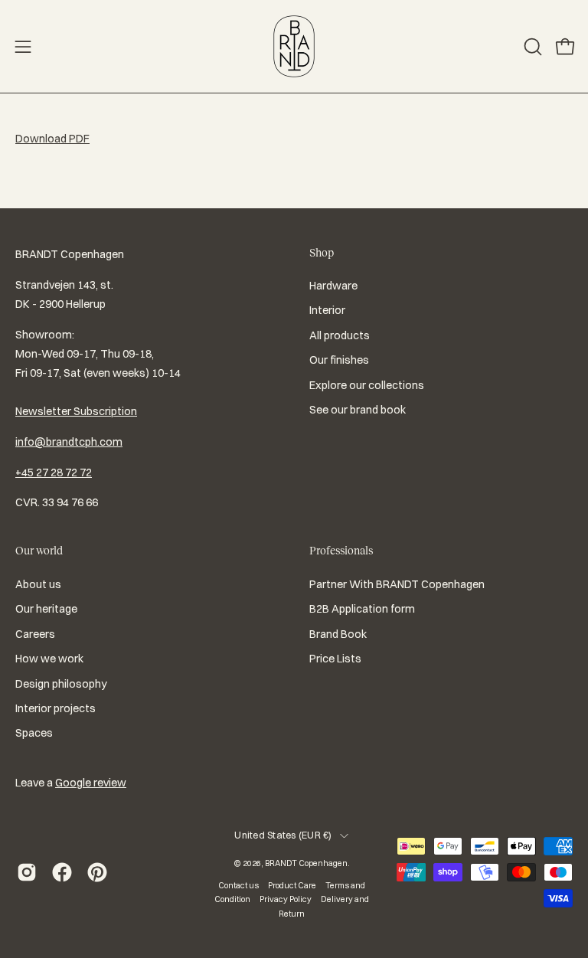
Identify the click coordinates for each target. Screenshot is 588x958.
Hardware (333, 286)
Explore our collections (366, 385)
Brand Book (338, 633)
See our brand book (357, 410)
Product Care (292, 885)
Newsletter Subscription (76, 411)
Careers (35, 633)
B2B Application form (362, 609)
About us (38, 584)
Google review (90, 783)
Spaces (34, 733)
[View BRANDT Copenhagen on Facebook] (62, 872)
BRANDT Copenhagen (306, 863)
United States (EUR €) (283, 835)
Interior (327, 311)
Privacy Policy (286, 899)
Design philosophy (61, 683)
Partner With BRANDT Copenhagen (397, 584)
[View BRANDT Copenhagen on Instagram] (26, 872)
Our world (39, 550)
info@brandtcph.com (68, 442)
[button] (531, 46)
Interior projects (55, 707)
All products (339, 335)
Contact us (238, 885)
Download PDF (52, 138)
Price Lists (335, 658)
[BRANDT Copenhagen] (294, 46)
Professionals (341, 550)
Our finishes (339, 360)
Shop (321, 253)
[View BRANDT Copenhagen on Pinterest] (97, 872)
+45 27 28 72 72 (53, 472)
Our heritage (46, 609)
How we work (49, 658)
